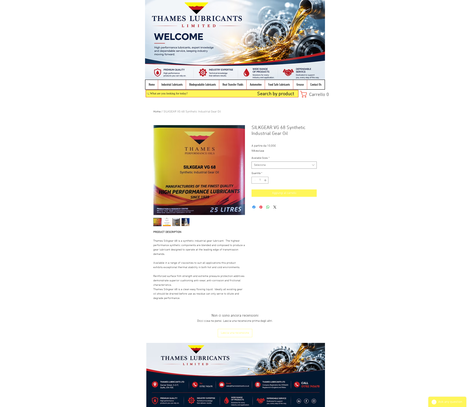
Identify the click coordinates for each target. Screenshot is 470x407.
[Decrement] (254, 180)
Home (157, 112)
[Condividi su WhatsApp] (268, 207)
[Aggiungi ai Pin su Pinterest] (261, 207)
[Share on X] (275, 207)
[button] (172, 84)
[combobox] (284, 165)
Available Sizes (261, 158)
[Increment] (265, 180)
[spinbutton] (260, 180)
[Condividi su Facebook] (254, 207)
